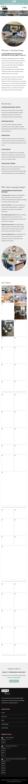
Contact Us (14, 681)
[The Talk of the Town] (4, 7)
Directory (4, 716)
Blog (2, 720)
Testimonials (4, 724)
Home (3, 712)
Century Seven (18, 781)
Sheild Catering (9, 737)
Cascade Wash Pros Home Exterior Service (16, 758)
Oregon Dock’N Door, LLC (12, 746)
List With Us (4, 728)
